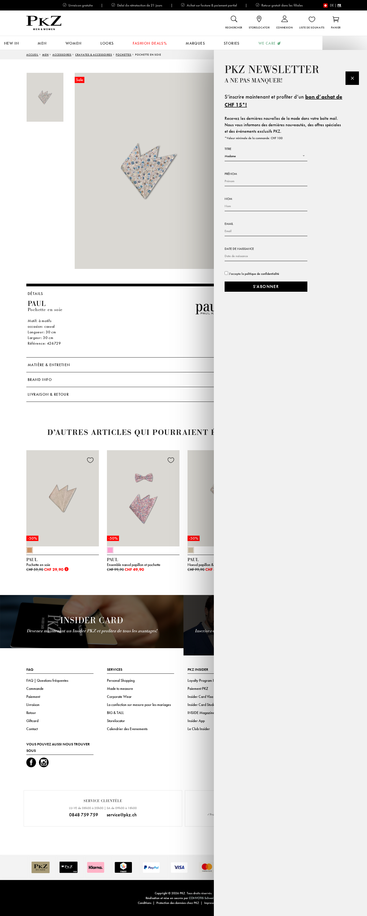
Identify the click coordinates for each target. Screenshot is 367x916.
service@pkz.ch (122, 815)
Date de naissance (239, 249)
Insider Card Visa (200, 696)
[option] (50, 97)
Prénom (231, 174)
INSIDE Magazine (201, 712)
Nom (228, 199)
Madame (230, 156)
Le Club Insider (199, 728)
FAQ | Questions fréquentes (47, 680)
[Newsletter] (352, 78)
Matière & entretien (49, 364)
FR (339, 5)
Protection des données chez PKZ (177, 903)
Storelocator (116, 720)
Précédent (13, 500)
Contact (32, 728)
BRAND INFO (40, 379)
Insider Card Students (203, 704)
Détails (35, 293)
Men (42, 43)
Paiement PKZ (198, 688)
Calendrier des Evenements (127, 728)
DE (332, 5)
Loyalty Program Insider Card (209, 680)
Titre (228, 149)
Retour (31, 712)
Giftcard (32, 720)
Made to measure (120, 688)
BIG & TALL (115, 712)
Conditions (144, 903)
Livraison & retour (48, 394)
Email (229, 224)
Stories (232, 43)
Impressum (210, 903)
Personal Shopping (121, 680)
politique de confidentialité (262, 274)
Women (74, 43)
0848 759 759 (83, 815)
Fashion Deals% (150, 43)
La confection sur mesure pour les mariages (139, 704)
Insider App (196, 720)
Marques (195, 43)
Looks (107, 43)
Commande (35, 688)
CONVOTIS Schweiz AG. (205, 898)
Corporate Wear (119, 696)
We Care (267, 43)
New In (11, 43)
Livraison (32, 704)
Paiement (33, 696)
